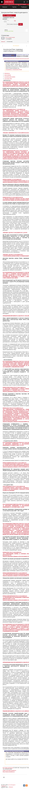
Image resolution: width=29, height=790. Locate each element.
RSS (15, 20)
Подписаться (9, 15)
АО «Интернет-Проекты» (8, 785)
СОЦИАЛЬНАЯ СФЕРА (9, 76)
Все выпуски (16, 45)
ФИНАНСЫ (7, 73)
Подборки (24, 7)
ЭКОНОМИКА (7, 75)
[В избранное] (4, 777)
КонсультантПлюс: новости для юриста (14, 12)
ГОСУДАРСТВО (8, 78)
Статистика (5, 35)
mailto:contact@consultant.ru (9, 770)
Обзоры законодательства (9, 58)
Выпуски (4, 7)
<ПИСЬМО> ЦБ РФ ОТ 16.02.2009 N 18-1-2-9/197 (15, 232)
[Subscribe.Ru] (9, 2)
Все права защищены (8, 767)
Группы (14, 7)
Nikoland (11, 787)
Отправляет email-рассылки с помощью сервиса (14, 4)
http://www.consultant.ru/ (9, 771)
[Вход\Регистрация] (24, 2)
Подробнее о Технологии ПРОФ (14, 69)
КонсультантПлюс (9, 31)
